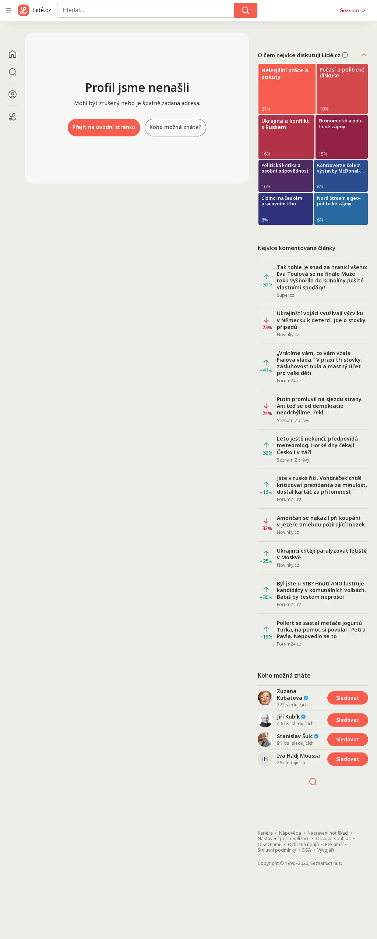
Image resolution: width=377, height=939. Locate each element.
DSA (306, 850)
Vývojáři (325, 850)
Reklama (334, 845)
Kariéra (265, 833)
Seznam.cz (353, 10)
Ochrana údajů (303, 845)
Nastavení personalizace (284, 839)
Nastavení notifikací (327, 833)
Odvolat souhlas (333, 839)
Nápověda (290, 833)
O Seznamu (270, 845)
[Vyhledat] (245, 10)
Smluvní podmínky (277, 850)
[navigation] (9, 10)
